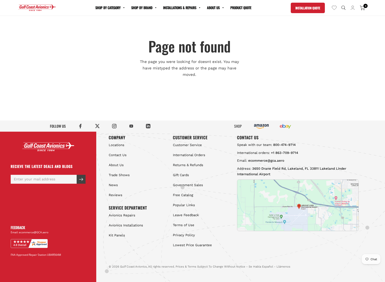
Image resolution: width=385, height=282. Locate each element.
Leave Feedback (186, 215)
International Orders (189, 155)
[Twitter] (97, 126)
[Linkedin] (148, 126)
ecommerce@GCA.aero (33, 232)
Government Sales (188, 185)
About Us (213, 7)
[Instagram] (114, 126)
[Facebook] (80, 126)
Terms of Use (183, 225)
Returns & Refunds (188, 165)
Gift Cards (181, 175)
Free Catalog (183, 195)
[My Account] (353, 8)
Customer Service (187, 145)
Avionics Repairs (122, 215)
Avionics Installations (126, 225)
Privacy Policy (184, 235)
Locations (116, 145)
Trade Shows (119, 175)
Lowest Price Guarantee (192, 245)
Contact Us (118, 155)
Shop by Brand (141, 7)
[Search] (343, 8)
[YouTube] (131, 126)
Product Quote (240, 7)
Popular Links (184, 205)
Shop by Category (108, 7)
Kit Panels (117, 235)
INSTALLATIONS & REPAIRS (179, 7)
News (113, 185)
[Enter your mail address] (81, 179)
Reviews (115, 195)
